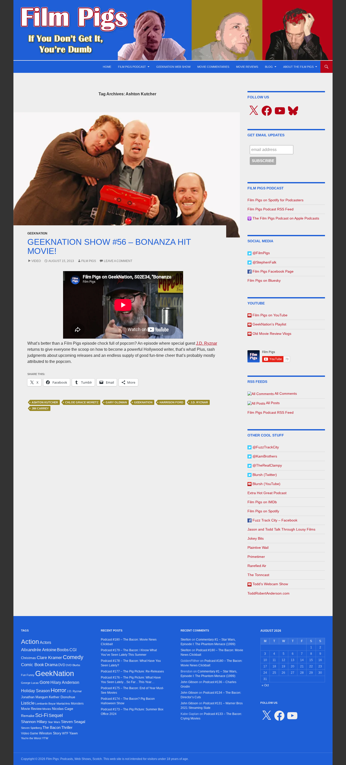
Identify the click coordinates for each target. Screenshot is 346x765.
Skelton (186, 639)
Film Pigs (88, 261)
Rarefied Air (256, 566)
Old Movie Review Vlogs (271, 334)
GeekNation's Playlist (269, 324)
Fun (23, 674)
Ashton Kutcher (45, 402)
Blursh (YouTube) (266, 484)
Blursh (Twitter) (264, 475)
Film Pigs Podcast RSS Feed (270, 209)
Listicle (27, 703)
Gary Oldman (116, 402)
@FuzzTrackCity (265, 447)
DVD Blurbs (73, 665)
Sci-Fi (41, 715)
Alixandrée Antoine (38, 649)
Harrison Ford (171, 402)
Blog (269, 66)
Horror (58, 690)
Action (30, 641)
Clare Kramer (49, 657)
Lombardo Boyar (45, 703)
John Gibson (189, 682)
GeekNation (37, 233)
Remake (27, 716)
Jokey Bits (255, 538)
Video (36, 261)
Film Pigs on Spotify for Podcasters (275, 200)
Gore (45, 682)
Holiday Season (35, 691)
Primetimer (256, 557)
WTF (65, 733)
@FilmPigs (261, 253)
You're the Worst (31, 738)
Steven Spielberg (31, 727)
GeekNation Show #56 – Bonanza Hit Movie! (109, 246)
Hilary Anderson (64, 682)
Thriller (66, 727)
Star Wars (54, 722)
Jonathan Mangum (34, 697)
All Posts (272, 403)
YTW (45, 738)
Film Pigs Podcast (132, 66)
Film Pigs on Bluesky (264, 280)
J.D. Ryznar (206, 343)
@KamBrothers (264, 456)
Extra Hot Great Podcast (266, 493)
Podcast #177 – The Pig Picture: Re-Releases (132, 671)
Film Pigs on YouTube (269, 315)
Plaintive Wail (257, 547)
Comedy (73, 657)
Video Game (29, 733)
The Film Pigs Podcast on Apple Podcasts (285, 218)
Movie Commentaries (213, 66)
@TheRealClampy (267, 465)
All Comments (285, 393)
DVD (61, 665)
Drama (51, 664)
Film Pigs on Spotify (263, 511)
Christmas (28, 658)
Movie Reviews (247, 66)
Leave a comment (118, 261)
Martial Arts (63, 703)
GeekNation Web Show (173, 66)
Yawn (73, 733)
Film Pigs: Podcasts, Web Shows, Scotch (74, 759)
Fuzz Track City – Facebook (274, 520)
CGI (72, 649)
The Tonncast (258, 575)
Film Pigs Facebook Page (273, 271)
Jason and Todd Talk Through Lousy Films (281, 529)
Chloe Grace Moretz (82, 402)
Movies (46, 708)
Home (107, 66)
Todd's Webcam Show (270, 584)
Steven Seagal (73, 722)
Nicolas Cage (62, 709)
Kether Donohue (62, 697)
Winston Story (50, 733)
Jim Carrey (40, 408)
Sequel (56, 715)
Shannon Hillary (34, 721)
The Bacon (52, 728)
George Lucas (30, 682)
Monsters (77, 703)
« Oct (265, 685)
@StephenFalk (264, 262)
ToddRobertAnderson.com (268, 593)
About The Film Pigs (298, 66)
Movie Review (31, 709)
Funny (30, 674)
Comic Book (32, 664)
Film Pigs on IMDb (262, 502)
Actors (45, 642)
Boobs (63, 649)
